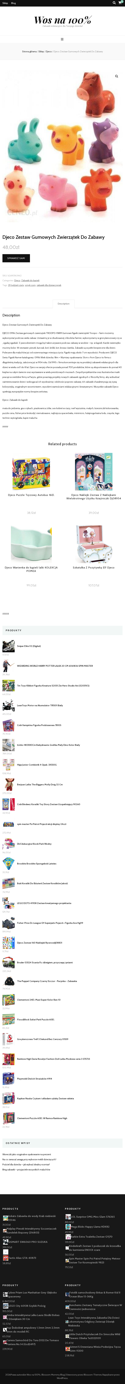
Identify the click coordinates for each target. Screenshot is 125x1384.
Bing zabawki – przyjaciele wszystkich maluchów (26, 1169)
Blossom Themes (93, 1374)
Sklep (5, 3)
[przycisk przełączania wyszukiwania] (114, 2)
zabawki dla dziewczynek (49, 285)
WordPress (62, 1378)
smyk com (30, 285)
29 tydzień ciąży (16, 285)
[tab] (64, 304)
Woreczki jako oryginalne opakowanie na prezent (26, 1154)
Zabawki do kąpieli (30, 280)
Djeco (17, 280)
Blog (13, 3)
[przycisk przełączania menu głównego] (62, 39)
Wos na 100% (62, 19)
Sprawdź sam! (16, 258)
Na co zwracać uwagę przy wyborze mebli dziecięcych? (29, 1159)
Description (63, 303)
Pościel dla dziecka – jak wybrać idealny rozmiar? (26, 1164)
